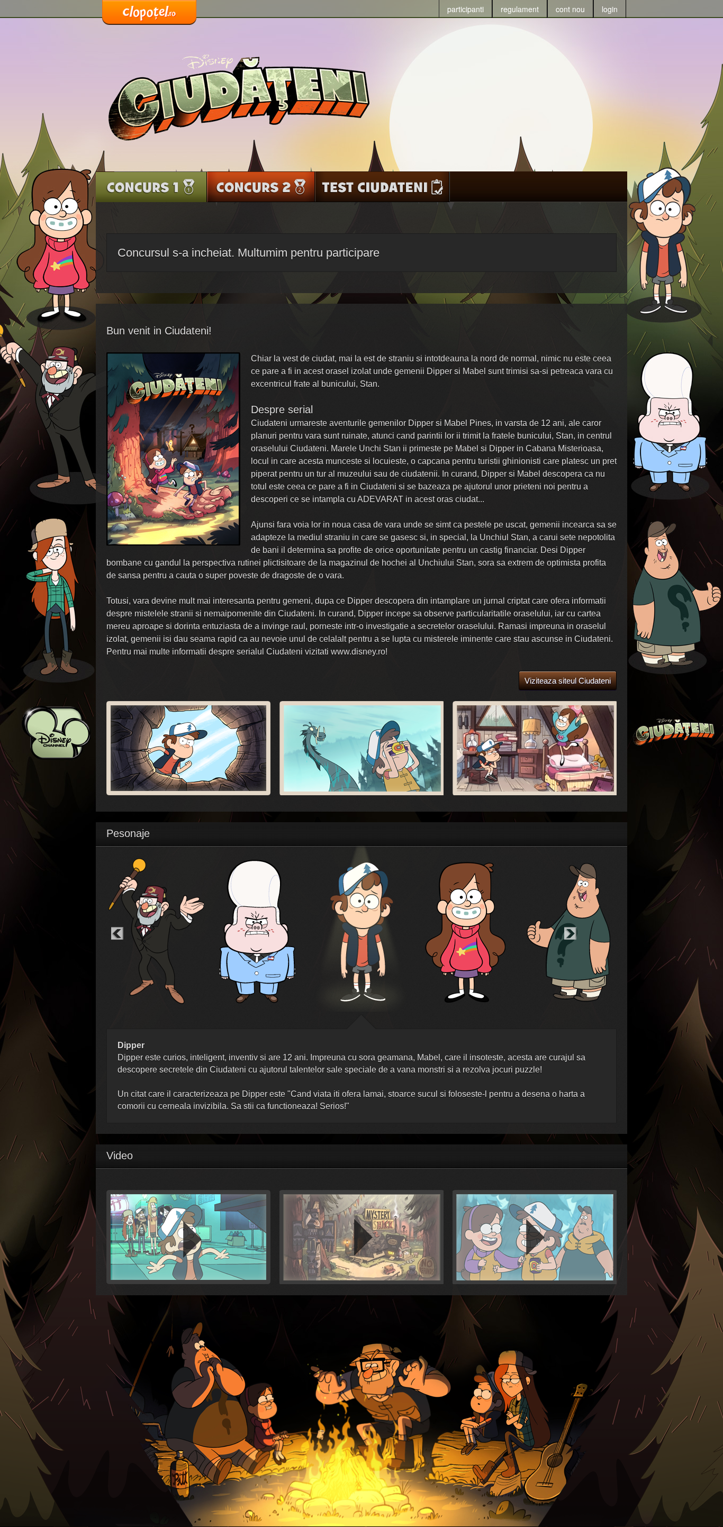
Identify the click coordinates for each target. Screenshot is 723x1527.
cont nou (570, 9)
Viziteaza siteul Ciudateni (568, 680)
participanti (465, 9)
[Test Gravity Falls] (382, 186)
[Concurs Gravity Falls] (151, 186)
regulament (520, 9)
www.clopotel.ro (149, 12)
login (610, 9)
